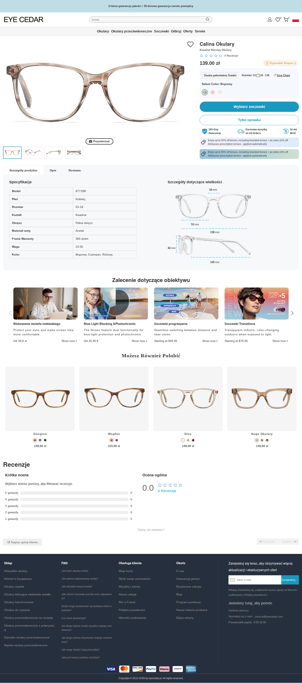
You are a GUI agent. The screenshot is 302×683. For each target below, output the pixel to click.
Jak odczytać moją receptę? (76, 586)
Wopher (114, 433)
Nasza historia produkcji (191, 610)
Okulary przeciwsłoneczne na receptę (28, 617)
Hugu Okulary (262, 433)
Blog (179, 594)
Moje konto (126, 571)
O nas (180, 571)
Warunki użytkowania (132, 617)
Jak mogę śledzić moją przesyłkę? (80, 649)
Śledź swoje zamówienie (134, 578)
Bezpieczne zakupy (188, 586)
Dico (188, 433)
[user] (269, 19)
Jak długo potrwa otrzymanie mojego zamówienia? (86, 639)
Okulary (103, 31)
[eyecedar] (24, 19)
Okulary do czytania (17, 610)
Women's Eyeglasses (18, 578)
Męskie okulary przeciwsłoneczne (25, 645)
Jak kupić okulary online (74, 571)
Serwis (200, 31)
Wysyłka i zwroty (129, 586)
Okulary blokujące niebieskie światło (27, 594)
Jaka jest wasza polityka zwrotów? (80, 657)
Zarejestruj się (290, 579)
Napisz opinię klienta (24, 542)
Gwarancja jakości (188, 578)
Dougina (40, 433)
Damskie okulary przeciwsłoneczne (27, 637)
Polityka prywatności (132, 610)
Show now (68, 341)
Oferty (188, 31)
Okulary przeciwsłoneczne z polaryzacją (29, 627)
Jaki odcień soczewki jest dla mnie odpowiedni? (86, 596)
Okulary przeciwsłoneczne (131, 31)
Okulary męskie (14, 586)
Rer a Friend (127, 602)
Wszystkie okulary (15, 571)
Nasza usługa (127, 594)
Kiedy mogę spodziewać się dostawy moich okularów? (86, 608)
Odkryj (176, 31)
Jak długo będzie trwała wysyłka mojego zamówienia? (86, 628)
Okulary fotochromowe (18, 602)
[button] (291, 313)
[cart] (285, 19)
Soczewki (161, 31)
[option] (40, 410)
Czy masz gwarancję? (73, 618)
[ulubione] (277, 19)
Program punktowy (188, 602)
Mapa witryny (185, 617)
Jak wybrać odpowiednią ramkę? (79, 578)
